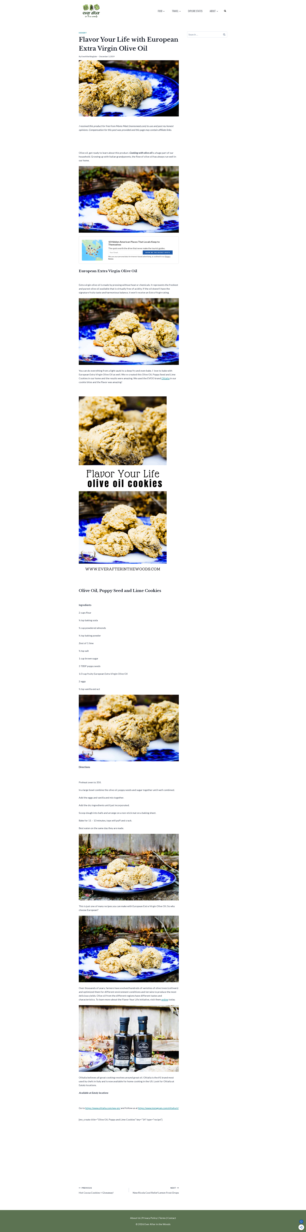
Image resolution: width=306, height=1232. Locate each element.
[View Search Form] (225, 11)
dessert (83, 33)
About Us (135, 1217)
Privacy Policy (149, 1217)
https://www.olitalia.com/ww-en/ (102, 1108)
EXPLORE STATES (195, 11)
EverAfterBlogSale (89, 56)
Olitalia (165, 378)
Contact (171, 1217)
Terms (162, 1217)
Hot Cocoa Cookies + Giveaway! (96, 1190)
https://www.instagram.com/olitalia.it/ (158, 1108)
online (164, 999)
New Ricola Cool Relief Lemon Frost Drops (156, 1190)
